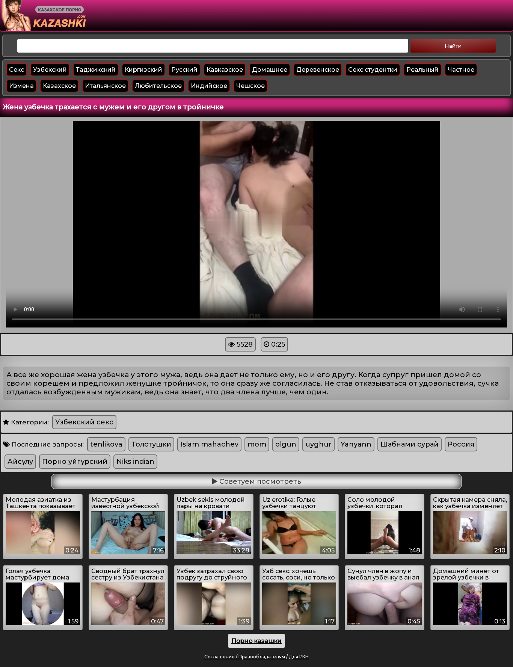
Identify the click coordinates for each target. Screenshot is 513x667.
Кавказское (225, 69)
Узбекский (50, 69)
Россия (461, 444)
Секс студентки (372, 69)
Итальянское (105, 85)
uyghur (318, 444)
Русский (184, 69)
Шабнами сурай (409, 444)
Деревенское (317, 69)
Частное (461, 69)
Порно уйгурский (74, 461)
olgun (285, 444)
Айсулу (20, 461)
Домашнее (269, 69)
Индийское (209, 85)
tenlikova (106, 444)
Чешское (250, 85)
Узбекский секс (84, 422)
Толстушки (151, 444)
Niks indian (135, 461)
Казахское (59, 85)
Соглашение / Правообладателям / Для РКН (256, 656)
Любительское (158, 85)
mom (256, 444)
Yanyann (356, 444)
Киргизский (143, 69)
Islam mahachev (209, 444)
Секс (16, 69)
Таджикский (96, 69)
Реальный (422, 69)
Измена (21, 85)
